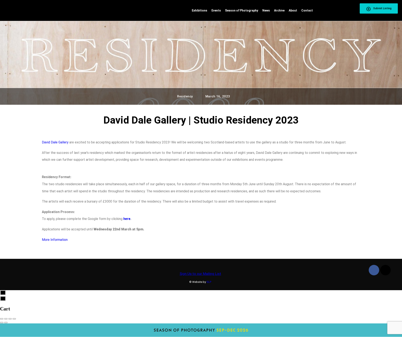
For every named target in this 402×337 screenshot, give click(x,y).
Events (216, 10)
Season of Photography (241, 10)
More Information (55, 240)
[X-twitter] (385, 270)
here (126, 219)
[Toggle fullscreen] (10, 318)
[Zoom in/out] (14, 318)
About (293, 10)
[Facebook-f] (374, 270)
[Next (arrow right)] (6, 322)
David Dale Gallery (55, 142)
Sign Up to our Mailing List (200, 274)
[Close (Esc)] (1, 318)
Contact (307, 10)
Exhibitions (199, 10)
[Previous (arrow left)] (1, 322)
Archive (279, 10)
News (266, 10)
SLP (208, 281)
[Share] (6, 318)
